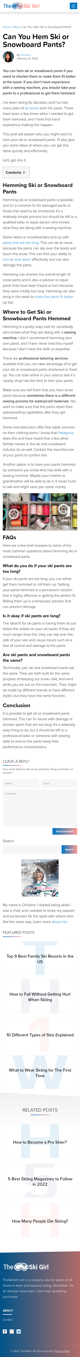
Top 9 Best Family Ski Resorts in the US (40, 959)
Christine (25, 55)
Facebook (5, 1331)
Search (8, 841)
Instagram (12, 1331)
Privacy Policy (62, 1351)
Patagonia (65, 433)
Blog (16, 27)
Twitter (19, 1331)
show (25, 171)
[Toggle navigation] (73, 6)
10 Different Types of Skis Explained (40, 1035)
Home (7, 27)
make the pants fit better (54, 296)
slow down (22, 259)
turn (6, 259)
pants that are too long (21, 242)
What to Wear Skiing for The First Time (40, 1073)
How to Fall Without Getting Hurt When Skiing (40, 997)
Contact (8, 1320)
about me (59, 921)
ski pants (32, 108)
